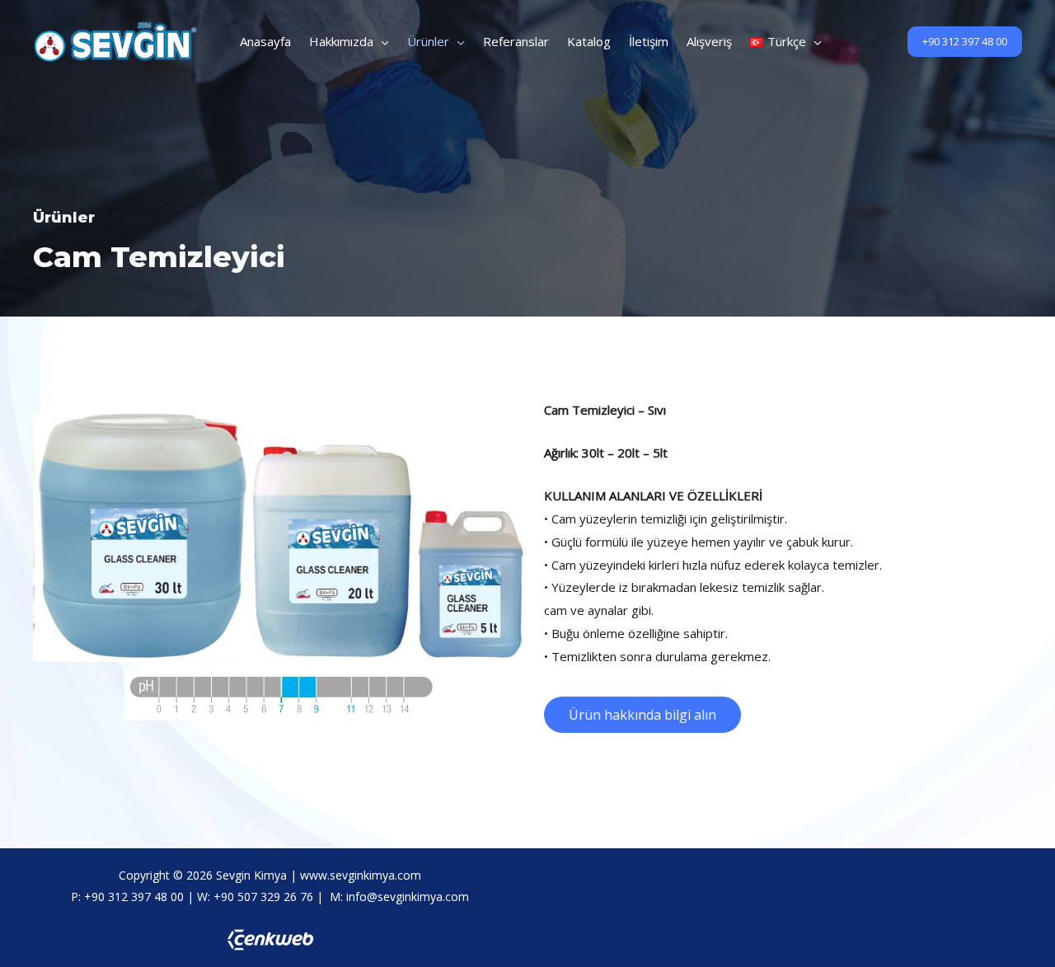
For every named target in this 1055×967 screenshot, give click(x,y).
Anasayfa (265, 41)
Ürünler (428, 41)
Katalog (589, 41)
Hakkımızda (341, 41)
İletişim (648, 41)
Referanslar (516, 41)
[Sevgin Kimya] (115, 39)
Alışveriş (709, 41)
